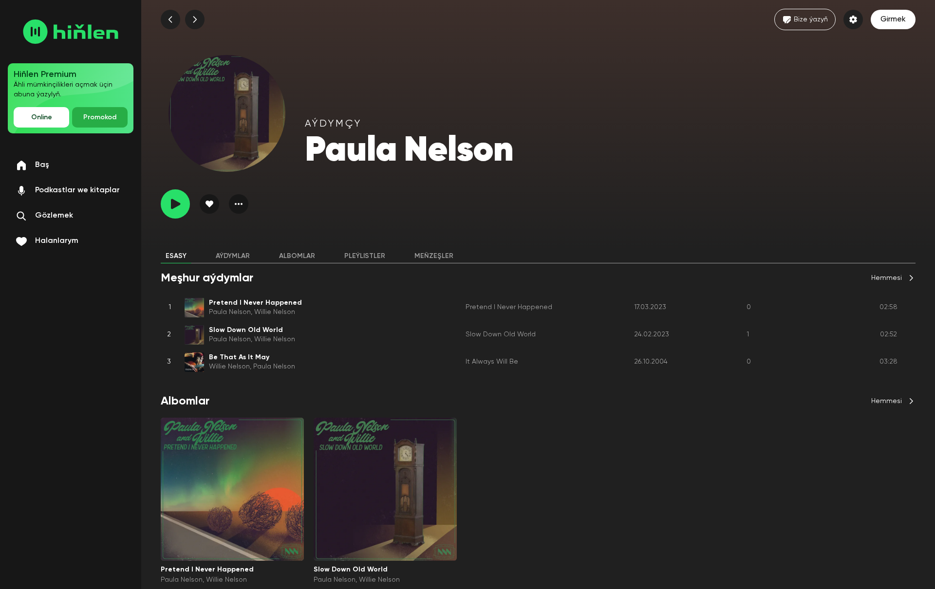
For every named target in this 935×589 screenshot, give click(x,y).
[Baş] (70, 31)
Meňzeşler (433, 256)
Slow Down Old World (501, 334)
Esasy (176, 256)
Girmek (893, 19)
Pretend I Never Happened (509, 307)
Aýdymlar (233, 256)
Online (41, 117)
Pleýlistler (364, 256)
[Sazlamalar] (853, 19)
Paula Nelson (230, 312)
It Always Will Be (492, 361)
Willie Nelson (274, 312)
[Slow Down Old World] (385, 489)
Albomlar (297, 256)
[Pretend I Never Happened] (232, 489)
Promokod (99, 117)
